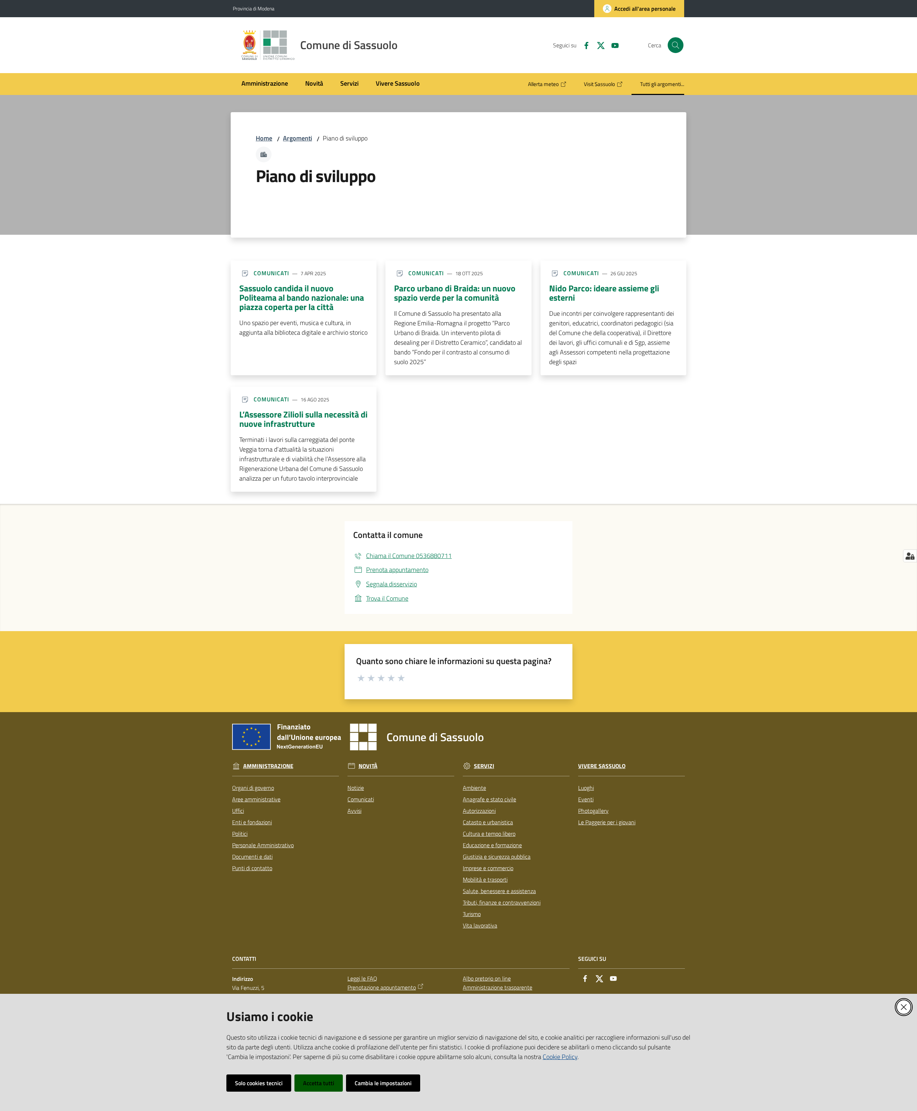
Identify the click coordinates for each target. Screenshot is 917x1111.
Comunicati (360, 799)
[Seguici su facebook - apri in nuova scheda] (583, 44)
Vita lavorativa (480, 925)
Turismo (472, 914)
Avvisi (354, 810)
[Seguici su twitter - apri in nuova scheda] (598, 44)
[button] (675, 45)
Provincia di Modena (253, 8)
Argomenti (297, 138)
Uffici (238, 810)
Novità (368, 766)
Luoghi (586, 787)
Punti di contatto (252, 868)
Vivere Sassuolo (601, 766)
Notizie (355, 787)
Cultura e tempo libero (489, 833)
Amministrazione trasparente (497, 987)
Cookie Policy (560, 1057)
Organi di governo (253, 787)
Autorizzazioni (479, 810)
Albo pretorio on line (487, 978)
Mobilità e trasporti (485, 879)
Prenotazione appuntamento (381, 987)
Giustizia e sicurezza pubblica (496, 856)
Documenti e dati (252, 856)
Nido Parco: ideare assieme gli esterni (604, 292)
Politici (240, 833)
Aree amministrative (256, 799)
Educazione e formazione (492, 845)
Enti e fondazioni (252, 822)
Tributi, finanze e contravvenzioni (502, 902)
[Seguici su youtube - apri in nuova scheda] (612, 44)
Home (264, 138)
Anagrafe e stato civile (489, 799)
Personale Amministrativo (263, 845)
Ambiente (474, 787)
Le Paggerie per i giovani (606, 822)
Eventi (586, 799)
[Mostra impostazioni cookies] (910, 555)
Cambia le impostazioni (383, 1083)
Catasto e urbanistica (488, 822)
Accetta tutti (318, 1083)
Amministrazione (268, 766)
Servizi (484, 766)
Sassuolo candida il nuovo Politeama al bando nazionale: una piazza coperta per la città (301, 297)
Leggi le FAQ (362, 978)
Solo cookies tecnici (259, 1083)
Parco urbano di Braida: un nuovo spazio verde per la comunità (454, 292)
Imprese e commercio (488, 868)
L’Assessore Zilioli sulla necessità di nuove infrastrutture (303, 419)
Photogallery (593, 810)
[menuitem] (265, 84)
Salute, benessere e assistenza (499, 891)
